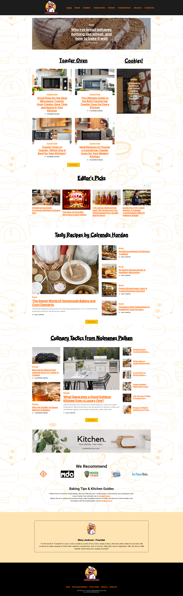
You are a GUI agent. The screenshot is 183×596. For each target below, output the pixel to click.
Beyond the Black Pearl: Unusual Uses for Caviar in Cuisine (45, 372)
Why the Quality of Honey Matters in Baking (45, 408)
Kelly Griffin (92, 43)
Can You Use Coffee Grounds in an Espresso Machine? (141, 398)
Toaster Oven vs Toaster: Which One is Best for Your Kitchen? (52, 150)
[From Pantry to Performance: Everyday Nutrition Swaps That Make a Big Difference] (127, 374)
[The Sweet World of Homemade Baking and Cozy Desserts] (65, 269)
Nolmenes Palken (53, 114)
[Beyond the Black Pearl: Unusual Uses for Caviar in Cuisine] (46, 355)
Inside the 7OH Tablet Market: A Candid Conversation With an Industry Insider (134, 211)
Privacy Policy (94, 587)
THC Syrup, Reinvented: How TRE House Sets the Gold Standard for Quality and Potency (106, 211)
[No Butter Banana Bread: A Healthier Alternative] (109, 271)
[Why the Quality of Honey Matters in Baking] (46, 391)
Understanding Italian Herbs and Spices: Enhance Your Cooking (140, 387)
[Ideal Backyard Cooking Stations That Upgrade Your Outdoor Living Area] (127, 351)
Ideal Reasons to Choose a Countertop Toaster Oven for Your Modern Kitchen (95, 151)
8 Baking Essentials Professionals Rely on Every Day (46, 210)
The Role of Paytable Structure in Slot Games (74, 213)
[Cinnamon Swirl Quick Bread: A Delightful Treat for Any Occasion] (109, 308)
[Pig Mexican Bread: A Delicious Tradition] (109, 252)
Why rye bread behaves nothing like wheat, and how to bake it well (91, 34)
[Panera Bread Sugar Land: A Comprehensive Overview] (109, 289)
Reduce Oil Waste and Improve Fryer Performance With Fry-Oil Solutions (141, 411)
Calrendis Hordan (96, 111)
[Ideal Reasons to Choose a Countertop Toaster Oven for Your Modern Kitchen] (95, 131)
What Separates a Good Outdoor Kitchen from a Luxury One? (87, 399)
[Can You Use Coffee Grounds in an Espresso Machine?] (127, 398)
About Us (104, 587)
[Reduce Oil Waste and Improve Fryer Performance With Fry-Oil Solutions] (127, 409)
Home (68, 587)
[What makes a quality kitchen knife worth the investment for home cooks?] (127, 363)
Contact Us (113, 587)
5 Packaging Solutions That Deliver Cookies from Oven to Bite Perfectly (133, 91)
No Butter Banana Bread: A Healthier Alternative (132, 271)
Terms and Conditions (79, 587)
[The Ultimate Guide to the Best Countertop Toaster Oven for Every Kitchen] (95, 82)
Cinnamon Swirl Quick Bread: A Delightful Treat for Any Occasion (134, 309)
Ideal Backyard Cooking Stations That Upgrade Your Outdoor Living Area (141, 353)
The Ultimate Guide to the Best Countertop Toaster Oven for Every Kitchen (94, 102)
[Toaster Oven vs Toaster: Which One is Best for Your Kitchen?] (52, 131)
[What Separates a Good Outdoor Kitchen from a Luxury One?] (91, 368)
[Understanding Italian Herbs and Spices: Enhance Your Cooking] (127, 386)
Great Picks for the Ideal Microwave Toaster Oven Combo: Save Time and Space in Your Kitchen (52, 104)
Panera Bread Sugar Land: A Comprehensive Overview (133, 289)
